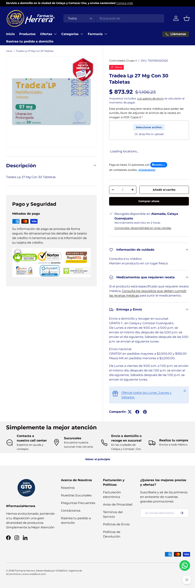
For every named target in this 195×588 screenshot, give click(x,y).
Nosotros (68, 488)
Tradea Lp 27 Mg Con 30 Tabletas (35, 51)
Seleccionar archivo (149, 127)
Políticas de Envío (116, 524)
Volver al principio (97, 459)
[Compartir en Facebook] (137, 412)
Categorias (70, 34)
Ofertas (46, 34)
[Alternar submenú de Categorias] (81, 34)
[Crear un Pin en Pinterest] (145, 412)
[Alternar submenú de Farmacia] (105, 34)
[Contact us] (184, 565)
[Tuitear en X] (129, 412)
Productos (27, 34)
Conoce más (124, 3)
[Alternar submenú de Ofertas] (55, 34)
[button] (186, 18)
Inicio (10, 34)
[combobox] (113, 18)
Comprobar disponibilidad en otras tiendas (142, 228)
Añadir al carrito (164, 189)
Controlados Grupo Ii (123, 60)
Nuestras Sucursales (76, 495)
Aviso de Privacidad (117, 504)
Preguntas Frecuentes (78, 503)
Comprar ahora (148, 201)
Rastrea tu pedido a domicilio (29, 41)
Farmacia (95, 34)
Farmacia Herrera (25, 570)
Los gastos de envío (150, 98)
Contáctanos (70, 510)
